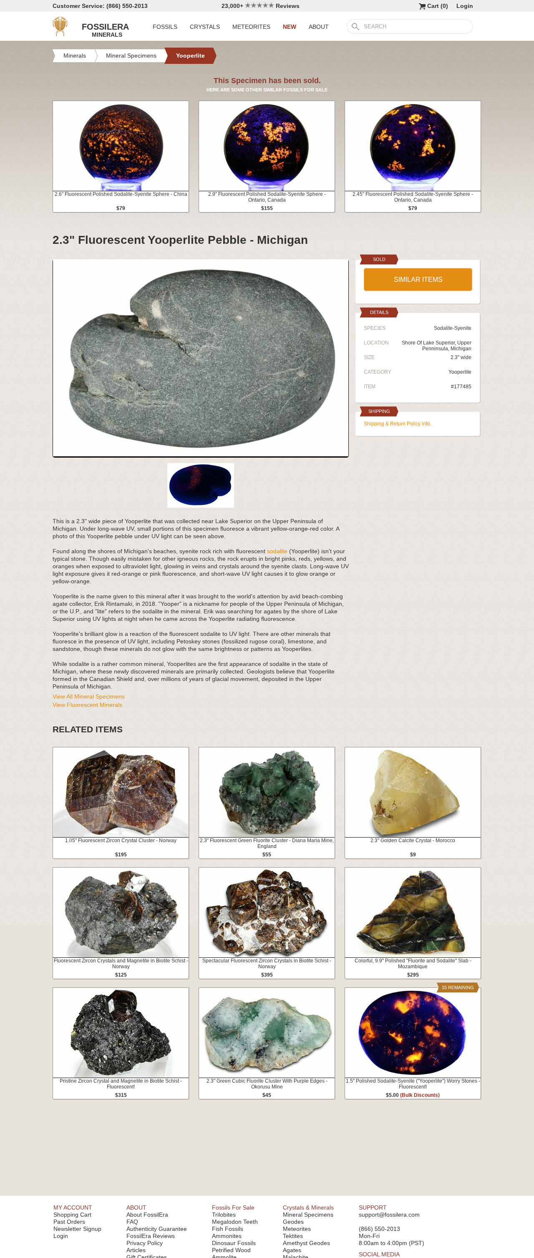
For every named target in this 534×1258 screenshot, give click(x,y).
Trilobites (224, 1214)
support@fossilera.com (389, 1214)
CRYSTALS (205, 26)
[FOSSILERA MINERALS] (60, 34)
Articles (136, 1250)
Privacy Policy (144, 1243)
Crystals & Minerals (308, 1207)
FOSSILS (165, 26)
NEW (289, 26)
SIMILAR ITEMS (418, 279)
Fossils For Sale (233, 1207)
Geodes (293, 1221)
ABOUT (319, 26)
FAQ (132, 1221)
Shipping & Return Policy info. (397, 424)
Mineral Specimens (308, 1214)
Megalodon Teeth (235, 1221)
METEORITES (251, 26)
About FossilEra (147, 1214)
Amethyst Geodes (306, 1243)
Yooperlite (459, 372)
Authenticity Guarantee (156, 1228)
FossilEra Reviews (150, 1236)
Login (464, 6)
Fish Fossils (227, 1228)
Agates (292, 1250)
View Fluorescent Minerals (87, 704)
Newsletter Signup (77, 1228)
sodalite (277, 551)
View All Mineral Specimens (89, 696)
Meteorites (297, 1228)
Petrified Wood (231, 1250)
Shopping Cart (72, 1214)
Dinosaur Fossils (234, 1243)
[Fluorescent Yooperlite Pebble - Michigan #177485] (200, 454)
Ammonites (227, 1236)
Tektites (293, 1236)
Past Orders (69, 1221)
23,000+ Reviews (261, 6)
